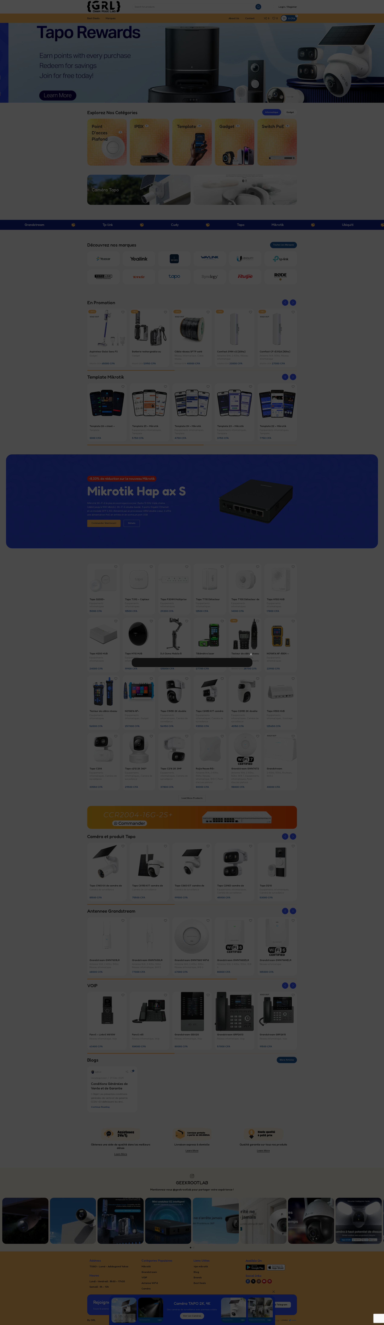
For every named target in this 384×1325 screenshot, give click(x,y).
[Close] (251, 654)
